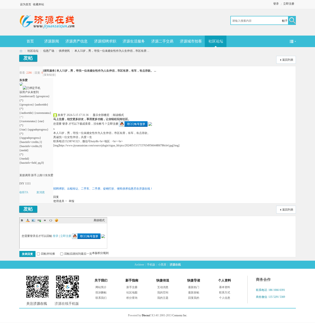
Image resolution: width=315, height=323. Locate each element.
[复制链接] (49, 74)
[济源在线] (47, 29)
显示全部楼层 (101, 115)
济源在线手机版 (67, 303)
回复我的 (193, 297)
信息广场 (48, 50)
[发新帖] (28, 58)
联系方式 (224, 292)
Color (27, 220)
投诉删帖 (101, 292)
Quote (45, 220)
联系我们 (101, 297)
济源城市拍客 (191, 41)
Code (50, 220)
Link (39, 220)
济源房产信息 (76, 41)
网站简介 (101, 287)
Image (33, 220)
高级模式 (99, 220)
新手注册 (131, 287)
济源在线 (21, 51)
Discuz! (146, 315)
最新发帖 (193, 292)
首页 (30, 41)
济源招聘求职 (105, 41)
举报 (71, 201)
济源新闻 (51, 41)
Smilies (56, 220)
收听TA (23, 192)
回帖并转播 (48, 253)
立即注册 (288, 3)
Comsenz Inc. (179, 315)
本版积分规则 (100, 253)
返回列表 (287, 59)
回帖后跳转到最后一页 (78, 253)
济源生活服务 (134, 41)
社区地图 (131, 292)
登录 (276, 3)
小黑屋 (162, 264)
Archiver (139, 264)
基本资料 (224, 287)
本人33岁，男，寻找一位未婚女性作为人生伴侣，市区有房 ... (111, 50)
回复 (56, 197)
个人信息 (224, 297)
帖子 (285, 20)
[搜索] (291, 21)
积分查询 (131, 297)
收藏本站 (38, 4)
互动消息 (162, 287)
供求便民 (64, 50)
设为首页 (25, 4)
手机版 (151, 264)
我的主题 (162, 297)
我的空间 (162, 292)
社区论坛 (215, 41)
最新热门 (193, 287)
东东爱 (23, 80)
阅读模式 (118, 115)
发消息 (40, 192)
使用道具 (58, 201)
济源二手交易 (162, 41)
